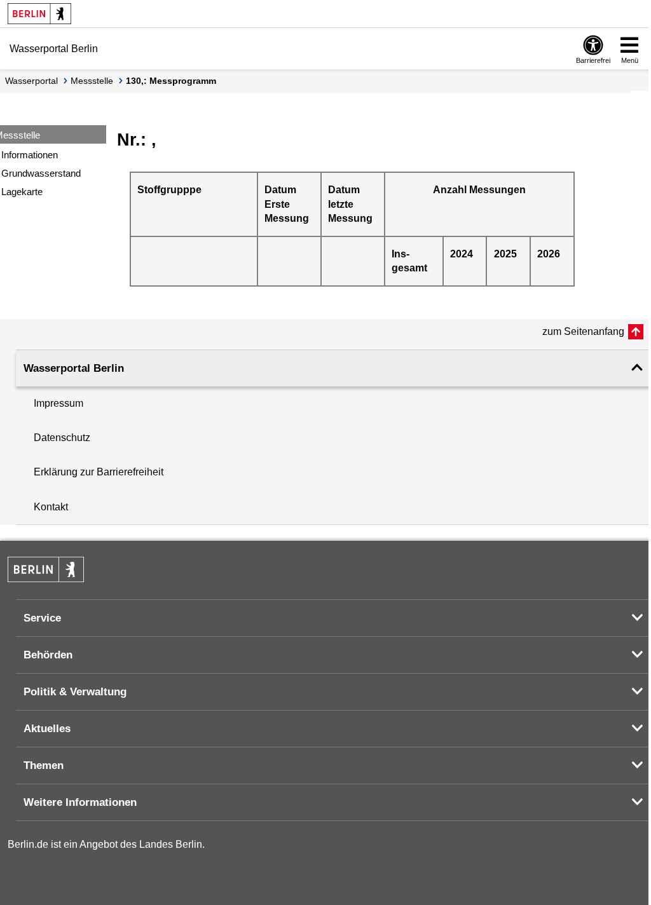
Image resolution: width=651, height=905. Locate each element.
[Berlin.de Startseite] (39, 13)
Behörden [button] (48, 655)
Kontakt (51, 506)
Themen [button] (44, 765)
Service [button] (42, 618)
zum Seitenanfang (583, 331)
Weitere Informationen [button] (80, 802)
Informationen (29, 154)
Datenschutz (62, 437)
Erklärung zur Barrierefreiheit (98, 471)
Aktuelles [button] (47, 729)
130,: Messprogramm (171, 81)
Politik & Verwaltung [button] (75, 692)
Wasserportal (31, 81)
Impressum (58, 403)
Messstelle (92, 81)
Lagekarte (22, 191)
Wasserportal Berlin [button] (74, 368)
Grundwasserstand (41, 173)
